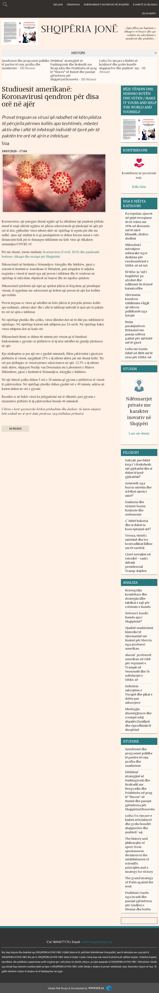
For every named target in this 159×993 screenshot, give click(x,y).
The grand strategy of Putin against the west (139, 882)
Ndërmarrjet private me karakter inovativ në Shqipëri (139, 411)
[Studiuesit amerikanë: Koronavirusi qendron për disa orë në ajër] (54, 214)
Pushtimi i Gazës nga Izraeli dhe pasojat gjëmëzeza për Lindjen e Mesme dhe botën (138, 901)
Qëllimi (58, 4)
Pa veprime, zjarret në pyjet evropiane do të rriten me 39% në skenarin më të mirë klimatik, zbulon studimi (138, 226)
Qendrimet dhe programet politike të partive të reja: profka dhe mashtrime (25, 64)
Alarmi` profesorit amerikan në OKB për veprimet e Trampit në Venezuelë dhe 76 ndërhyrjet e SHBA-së (138, 667)
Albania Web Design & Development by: (76, 988)
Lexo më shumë (139, 433)
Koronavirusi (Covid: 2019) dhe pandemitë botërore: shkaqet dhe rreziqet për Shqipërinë (50, 254)
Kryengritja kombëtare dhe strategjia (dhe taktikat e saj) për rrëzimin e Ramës (138, 598)
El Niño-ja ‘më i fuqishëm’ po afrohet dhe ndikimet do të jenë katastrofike (139, 280)
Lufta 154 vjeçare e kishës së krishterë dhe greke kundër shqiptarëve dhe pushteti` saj (119, 64)
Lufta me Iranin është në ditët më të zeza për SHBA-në (139, 353)
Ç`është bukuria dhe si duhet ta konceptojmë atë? (138, 525)
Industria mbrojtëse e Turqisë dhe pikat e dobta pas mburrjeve (138, 694)
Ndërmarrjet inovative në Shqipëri (106, 4)
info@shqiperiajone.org (97, 941)
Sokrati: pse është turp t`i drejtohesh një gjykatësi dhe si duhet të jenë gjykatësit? (138, 468)
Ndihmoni (73, 4)
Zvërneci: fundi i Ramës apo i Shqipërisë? (136, 617)
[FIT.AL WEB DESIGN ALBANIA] (108, 987)
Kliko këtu (139, 186)
